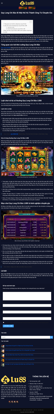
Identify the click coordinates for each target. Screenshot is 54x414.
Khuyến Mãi (40, 410)
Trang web (5, 316)
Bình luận (5, 290)
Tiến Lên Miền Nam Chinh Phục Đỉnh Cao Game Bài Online (19, 355)
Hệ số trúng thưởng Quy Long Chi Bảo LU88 (16, 28)
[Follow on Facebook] (10, 402)
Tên (4, 302)
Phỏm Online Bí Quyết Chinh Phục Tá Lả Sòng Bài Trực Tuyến (20, 350)
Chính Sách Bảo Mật (28, 410)
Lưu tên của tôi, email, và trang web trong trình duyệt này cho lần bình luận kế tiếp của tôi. (27, 322)
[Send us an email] (17, 402)
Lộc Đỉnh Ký (14, 134)
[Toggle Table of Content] (30, 22)
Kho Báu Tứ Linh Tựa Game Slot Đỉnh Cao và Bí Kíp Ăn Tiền (19, 364)
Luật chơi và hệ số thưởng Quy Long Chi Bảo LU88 (15, 25)
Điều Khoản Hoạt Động (16, 410)
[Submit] (51, 337)
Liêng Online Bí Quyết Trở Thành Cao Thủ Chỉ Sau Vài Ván (19, 345)
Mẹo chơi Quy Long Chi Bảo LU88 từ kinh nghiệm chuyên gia (18, 30)
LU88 (37, 39)
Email (4, 309)
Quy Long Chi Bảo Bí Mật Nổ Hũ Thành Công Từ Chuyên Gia (19, 359)
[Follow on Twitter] (15, 402)
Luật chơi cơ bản (11, 27)
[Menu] (2, 3)
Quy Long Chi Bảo (5, 47)
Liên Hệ (35, 410)
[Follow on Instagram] (12, 402)
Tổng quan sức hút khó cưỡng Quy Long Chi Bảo (15, 24)
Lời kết (5, 32)
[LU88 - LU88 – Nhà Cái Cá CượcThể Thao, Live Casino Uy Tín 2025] (27, 3)
